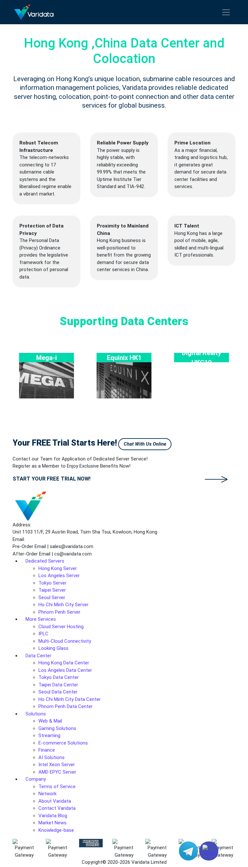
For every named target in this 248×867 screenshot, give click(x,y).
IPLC (43, 634)
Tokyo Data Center (58, 677)
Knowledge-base (56, 830)
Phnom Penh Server (59, 612)
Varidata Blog (52, 816)
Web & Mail (50, 721)
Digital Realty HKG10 (201, 357)
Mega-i (46, 357)
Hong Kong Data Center (63, 663)
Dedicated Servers (45, 561)
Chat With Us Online (145, 444)
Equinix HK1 (124, 357)
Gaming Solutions (57, 728)
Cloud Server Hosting (61, 626)
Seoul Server (51, 597)
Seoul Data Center (58, 692)
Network (47, 794)
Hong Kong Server (57, 568)
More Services (41, 619)
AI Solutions (51, 757)
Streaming (49, 735)
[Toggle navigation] (226, 12)
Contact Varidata (57, 808)
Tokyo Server (52, 583)
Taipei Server (52, 590)
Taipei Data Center (58, 685)
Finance (46, 750)
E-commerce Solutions (63, 743)
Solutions (36, 714)
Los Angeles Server (59, 575)
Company (36, 779)
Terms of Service (57, 786)
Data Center (38, 656)
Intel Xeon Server (56, 764)
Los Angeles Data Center (65, 670)
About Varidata (54, 801)
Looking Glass (53, 648)
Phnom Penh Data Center (65, 706)
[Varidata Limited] (34, 12)
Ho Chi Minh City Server (63, 605)
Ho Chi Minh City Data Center (69, 699)
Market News (52, 823)
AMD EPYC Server (57, 772)
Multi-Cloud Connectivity (64, 641)
